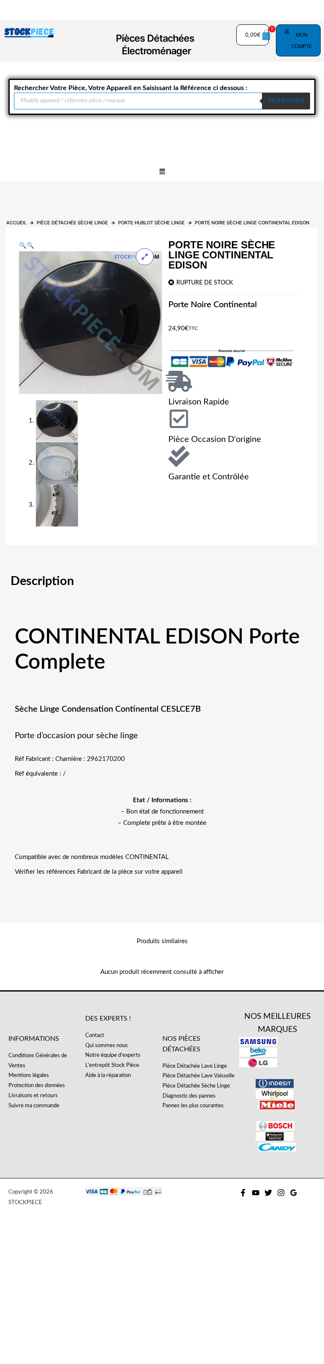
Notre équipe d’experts (112, 1055)
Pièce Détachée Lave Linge (194, 1066)
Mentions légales (28, 1075)
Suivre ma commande (33, 1105)
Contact (94, 1035)
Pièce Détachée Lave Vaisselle (198, 1075)
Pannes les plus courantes (193, 1105)
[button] (162, 172)
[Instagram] (281, 1192)
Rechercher (286, 100)
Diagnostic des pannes (189, 1095)
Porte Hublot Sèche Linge (151, 223)
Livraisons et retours (33, 1095)
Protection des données (36, 1085)
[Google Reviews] (293, 1192)
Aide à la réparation (108, 1075)
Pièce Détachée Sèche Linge (72, 223)
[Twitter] (268, 1192)
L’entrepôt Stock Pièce (112, 1065)
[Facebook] (243, 1192)
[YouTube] (255, 1192)
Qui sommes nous (106, 1045)
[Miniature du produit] (145, 256)
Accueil (16, 223)
